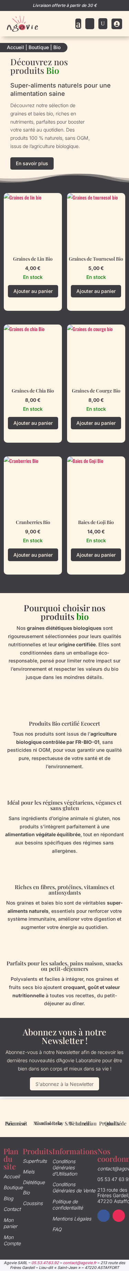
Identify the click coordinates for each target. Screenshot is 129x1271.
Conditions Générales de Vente (73, 1187)
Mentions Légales (71, 1219)
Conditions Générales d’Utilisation (64, 1167)
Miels (28, 1171)
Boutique (39, 47)
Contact (12, 1209)
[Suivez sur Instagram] (118, 1216)
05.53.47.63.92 (45, 1262)
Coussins (33, 1203)
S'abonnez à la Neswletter (64, 1084)
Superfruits (35, 1161)
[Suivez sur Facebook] (103, 1216)
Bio (26, 1192)
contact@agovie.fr (79, 1262)
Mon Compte (12, 1240)
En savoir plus (32, 163)
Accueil (15, 47)
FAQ (57, 1229)
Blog (8, 1198)
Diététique (34, 1182)
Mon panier (10, 1223)
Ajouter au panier (33, 291)
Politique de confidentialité (67, 1205)
